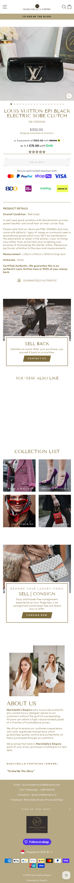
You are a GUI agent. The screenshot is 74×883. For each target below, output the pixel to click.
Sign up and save (36, 809)
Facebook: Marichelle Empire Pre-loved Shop (37, 799)
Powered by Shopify (37, 880)
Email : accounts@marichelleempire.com (37, 784)
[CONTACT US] (37, 334)
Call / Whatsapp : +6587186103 (37, 789)
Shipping (24, 132)
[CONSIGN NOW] (37, 585)
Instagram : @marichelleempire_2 (37, 794)
